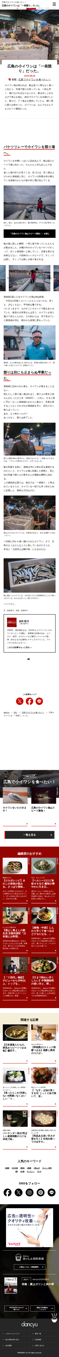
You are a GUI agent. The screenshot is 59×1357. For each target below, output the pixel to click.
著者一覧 (38, 1333)
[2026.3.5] (43, 1118)
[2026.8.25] (43, 866)
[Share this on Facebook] (29, 701)
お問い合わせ (39, 1345)
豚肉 (22, 1168)
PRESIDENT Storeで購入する (16, 1308)
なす (39, 1171)
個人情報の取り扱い (12, 1339)
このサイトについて (12, 1333)
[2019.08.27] (43, 795)
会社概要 (8, 1345)
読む (15, 712)
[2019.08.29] (15, 795)
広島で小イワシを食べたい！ (34, 79)
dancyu (6, 712)
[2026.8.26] (15, 1075)
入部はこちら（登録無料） (29, 1267)
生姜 (22, 1171)
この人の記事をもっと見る (18, 647)
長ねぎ (37, 1168)
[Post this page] (19, 701)
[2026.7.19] (43, 1075)
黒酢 (29, 1168)
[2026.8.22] (15, 965)
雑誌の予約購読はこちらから (42, 1308)
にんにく (31, 1171)
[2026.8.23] (43, 965)
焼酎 (7, 1168)
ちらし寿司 (47, 1168)
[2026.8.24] (15, 866)
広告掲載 (38, 1339)
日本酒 (15, 1168)
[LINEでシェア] (39, 701)
